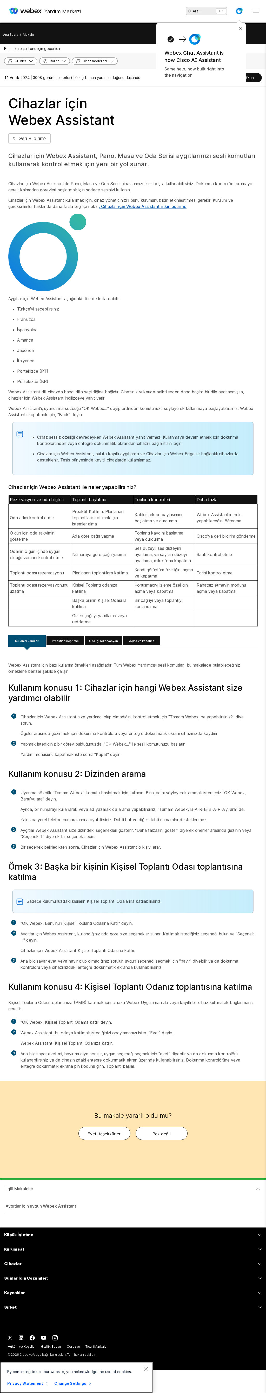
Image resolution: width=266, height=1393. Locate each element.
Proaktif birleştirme (65, 641)
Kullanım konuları (27, 641)
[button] (239, 11)
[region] (76, 1377)
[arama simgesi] (190, 11)
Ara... (197, 11)
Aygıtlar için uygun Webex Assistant (40, 1206)
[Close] (146, 1368)
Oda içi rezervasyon (103, 641)
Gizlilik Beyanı (51, 1346)
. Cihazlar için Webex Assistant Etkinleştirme (143, 206)
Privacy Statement (25, 1383)
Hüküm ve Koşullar (22, 1346)
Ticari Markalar (96, 1346)
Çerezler (73, 1346)
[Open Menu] (256, 11)
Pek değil (161, 1133)
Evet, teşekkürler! (105, 1133)
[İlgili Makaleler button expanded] (258, 1189)
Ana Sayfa (10, 35)
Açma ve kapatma (141, 641)
